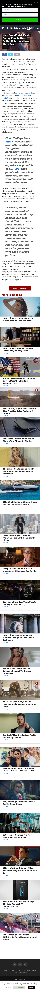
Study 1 (10, 141)
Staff (6, 323)
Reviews (12, 970)
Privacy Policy (31, 970)
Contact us (21, 970)
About (6, 970)
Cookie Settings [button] (19, 987)
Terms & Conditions (20, 972)
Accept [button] (31, 987)
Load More (20, 948)
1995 (16, 168)
